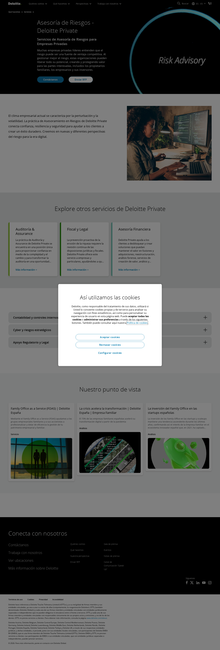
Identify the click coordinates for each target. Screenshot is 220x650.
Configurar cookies (110, 353)
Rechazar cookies (110, 344)
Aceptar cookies (110, 337)
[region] (110, 325)
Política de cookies (137, 322)
